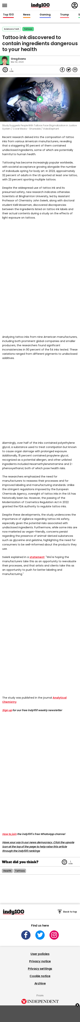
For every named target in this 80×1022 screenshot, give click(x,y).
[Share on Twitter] (68, 69)
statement (37, 557)
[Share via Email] (75, 69)
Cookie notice (40, 976)
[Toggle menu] (6, 5)
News (26, 14)
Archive (40, 983)
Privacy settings (40, 969)
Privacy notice (40, 961)
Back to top (70, 911)
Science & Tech (11, 29)
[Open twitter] (40, 935)
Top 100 (8, 14)
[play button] (40, 99)
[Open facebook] (26, 935)
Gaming (45, 14)
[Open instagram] (54, 935)
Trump (64, 14)
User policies (40, 954)
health (7, 870)
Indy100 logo (40, 5)
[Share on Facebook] (62, 69)
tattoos (28, 29)
